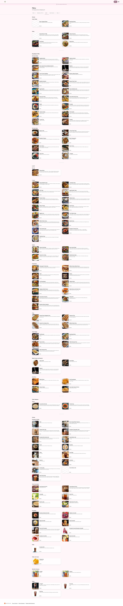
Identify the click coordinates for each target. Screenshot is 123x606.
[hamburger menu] (118, 2)
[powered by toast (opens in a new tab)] (7, 603)
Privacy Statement (22, 603)
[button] (34, 13)
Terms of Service (14, 603)
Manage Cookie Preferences (30, 603)
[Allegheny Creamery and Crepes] (5, 2)
